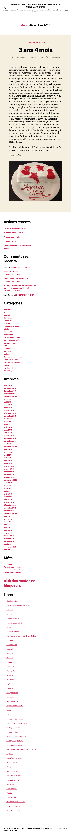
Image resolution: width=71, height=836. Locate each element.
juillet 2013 (8, 486)
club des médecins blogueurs (19, 583)
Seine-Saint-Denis (11, 360)
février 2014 (9, 466)
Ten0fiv (9, 793)
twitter (6, 365)
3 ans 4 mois (35, 49)
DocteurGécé (11, 671)
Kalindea (9, 715)
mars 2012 (8, 530)
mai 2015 (7, 424)
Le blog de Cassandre (14, 719)
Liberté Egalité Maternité (15, 758)
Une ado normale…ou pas (15, 802)
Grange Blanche (12, 701)
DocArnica (10, 649)
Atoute (9, 614)
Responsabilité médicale (13, 357)
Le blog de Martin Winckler (16, 736)
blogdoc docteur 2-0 (14, 623)
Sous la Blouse (11, 789)
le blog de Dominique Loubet (17, 723)
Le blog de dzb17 (12, 732)
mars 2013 (8, 497)
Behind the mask (12, 619)
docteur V (10, 667)
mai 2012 (7, 525)
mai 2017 (7, 402)
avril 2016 (8, 405)
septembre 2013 (10, 480)
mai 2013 (7, 491)
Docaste (9, 653)
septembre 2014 (10, 447)
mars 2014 (8, 463)
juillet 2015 (8, 419)
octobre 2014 (9, 444)
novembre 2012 (10, 508)
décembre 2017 (10, 391)
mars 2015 (8, 430)
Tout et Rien (11, 797)
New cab (7, 346)
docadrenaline (11, 645)
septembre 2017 (10, 396)
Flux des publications (12, 567)
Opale (8, 767)
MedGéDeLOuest (13, 763)
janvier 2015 (9, 435)
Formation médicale (12, 326)
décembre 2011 (10, 539)
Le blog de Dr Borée (13, 728)
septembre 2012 (10, 513)
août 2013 (8, 483)
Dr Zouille (9, 680)
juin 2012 (7, 522)
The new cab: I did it (11, 237)
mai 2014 (7, 458)
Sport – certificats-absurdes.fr (16, 279)
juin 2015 (7, 422)
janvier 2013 (9, 502)
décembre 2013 (10, 472)
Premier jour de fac (22, 267)
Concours (8, 321)
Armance (9, 610)
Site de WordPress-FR (12, 573)
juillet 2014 (8, 452)
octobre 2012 (9, 511)
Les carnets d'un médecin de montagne (21, 749)
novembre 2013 (10, 474)
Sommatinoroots (12, 780)
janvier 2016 (9, 410)
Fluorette (9, 688)
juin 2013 (7, 488)
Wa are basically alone (14, 810)
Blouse (8, 627)
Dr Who (7, 323)
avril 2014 (8, 461)
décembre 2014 (10, 438)
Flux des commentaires (13, 570)
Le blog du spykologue (14, 741)
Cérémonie (8, 318)
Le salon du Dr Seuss (14, 745)
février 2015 (9, 433)
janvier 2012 (9, 536)
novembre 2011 (10, 541)
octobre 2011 (9, 544)
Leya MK (9, 754)
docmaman (10, 662)
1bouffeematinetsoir (13, 601)
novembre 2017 (10, 394)
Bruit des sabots (12, 632)
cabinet (7, 315)
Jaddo (8, 710)
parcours (7, 351)
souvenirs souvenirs (12, 362)
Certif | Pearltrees (11, 272)
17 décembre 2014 (36, 57)
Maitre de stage (10, 343)
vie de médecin (10, 368)
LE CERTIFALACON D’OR (24, 295)
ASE (5, 312)
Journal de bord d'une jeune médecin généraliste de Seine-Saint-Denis (35, 6)
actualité (7, 310)
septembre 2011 (10, 547)
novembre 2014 (10, 441)
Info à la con (8, 335)
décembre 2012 (10, 505)
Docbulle (9, 658)
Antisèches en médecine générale (18, 605)
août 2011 (7, 550)
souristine (10, 784)
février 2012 (8, 533)
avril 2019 (8, 385)
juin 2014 (7, 455)
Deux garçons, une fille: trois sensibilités (21, 636)
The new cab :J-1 (10, 241)
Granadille (10, 697)
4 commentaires (54, 57)
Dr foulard (10, 675)
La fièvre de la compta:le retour (16, 228)
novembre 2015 (10, 416)
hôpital (6, 329)
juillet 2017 (8, 399)
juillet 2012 (8, 519)
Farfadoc (9, 684)
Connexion (8, 564)
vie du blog (8, 371)
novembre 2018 (10, 388)
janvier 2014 (9, 469)
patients (7, 354)
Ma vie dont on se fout (35, 43)
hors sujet (8, 332)
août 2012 (8, 516)
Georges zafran (12, 693)
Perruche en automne (14, 776)
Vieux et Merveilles (13, 806)
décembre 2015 (10, 413)
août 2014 (8, 449)
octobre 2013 (9, 477)
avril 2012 (8, 527)
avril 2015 (8, 427)
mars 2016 (8, 408)
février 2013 (9, 500)
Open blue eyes (12, 771)
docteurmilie (20, 57)
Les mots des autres (12, 337)
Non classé (8, 348)
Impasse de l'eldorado (14, 706)
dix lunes (9, 640)
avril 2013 (8, 494)
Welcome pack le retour (13, 233)
